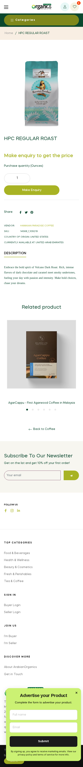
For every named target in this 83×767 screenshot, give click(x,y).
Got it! (14, 761)
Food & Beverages (17, 553)
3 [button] (38, 410)
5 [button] (50, 410)
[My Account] (64, 6)
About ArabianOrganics (20, 667)
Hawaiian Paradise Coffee (37, 226)
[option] (41, 366)
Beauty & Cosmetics (18, 567)
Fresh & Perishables (17, 574)
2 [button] (33, 410)
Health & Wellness (16, 560)
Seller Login (12, 612)
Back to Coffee (43, 429)
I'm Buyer (10, 636)
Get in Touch (13, 674)
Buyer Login (12, 605)
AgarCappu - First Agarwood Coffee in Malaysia (41, 403)
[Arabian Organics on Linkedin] (18, 510)
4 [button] (44, 410)
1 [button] (27, 410)
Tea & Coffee (14, 581)
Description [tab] (15, 253)
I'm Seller (10, 643)
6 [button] (55, 410)
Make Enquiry (32, 190)
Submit (43, 741)
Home (9, 33)
